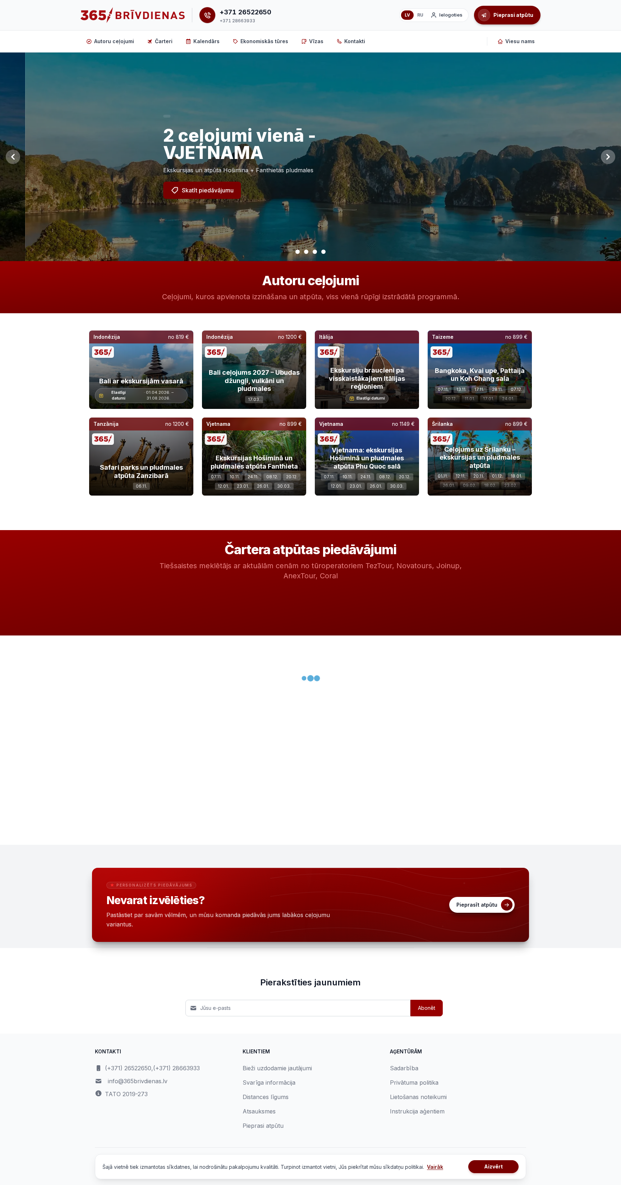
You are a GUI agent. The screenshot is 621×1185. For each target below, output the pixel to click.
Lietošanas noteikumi (418, 1096)
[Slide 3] (315, 252)
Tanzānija (106, 424)
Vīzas (316, 41)
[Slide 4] (323, 252)
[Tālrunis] (207, 15)
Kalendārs (206, 41)
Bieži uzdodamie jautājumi (277, 1068)
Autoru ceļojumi (114, 41)
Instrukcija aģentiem (417, 1111)
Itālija (326, 337)
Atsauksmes (259, 1111)
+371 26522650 (245, 12)
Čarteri (163, 41)
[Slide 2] (306, 252)
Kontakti (354, 41)
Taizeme (443, 337)
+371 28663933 (237, 20)
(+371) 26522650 (128, 1068)
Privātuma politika (414, 1082)
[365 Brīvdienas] (132, 15)
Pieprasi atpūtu (263, 1125)
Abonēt (426, 1008)
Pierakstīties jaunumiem (310, 982)
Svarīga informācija (269, 1082)
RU (420, 15)
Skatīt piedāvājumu (182, 190)
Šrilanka (442, 424)
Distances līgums (266, 1096)
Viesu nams (520, 41)
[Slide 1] (297, 252)
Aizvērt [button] (493, 1166)
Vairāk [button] (435, 1167)
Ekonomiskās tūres (264, 41)
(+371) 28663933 (176, 1068)
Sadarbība (404, 1068)
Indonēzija (106, 337)
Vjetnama (218, 424)
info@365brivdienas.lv (137, 1081)
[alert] (141, 116)
